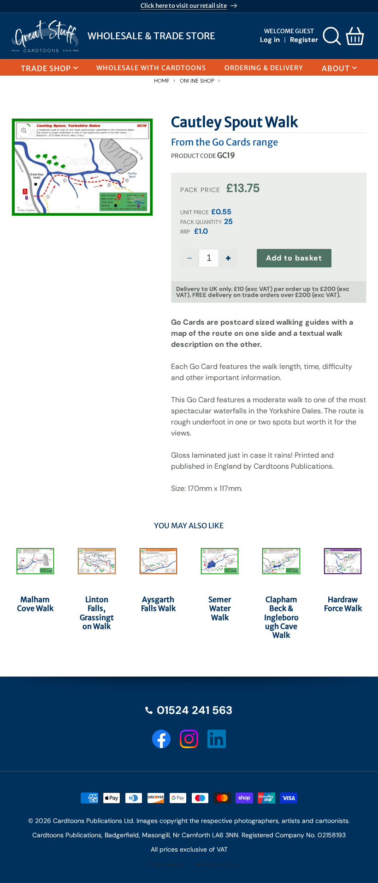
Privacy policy (166, 864)
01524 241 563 (194, 710)
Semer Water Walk (219, 608)
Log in (270, 39)
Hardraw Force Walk (343, 604)
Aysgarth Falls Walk (158, 604)
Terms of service (216, 864)
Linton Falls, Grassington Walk (97, 613)
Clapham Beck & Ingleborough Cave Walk (281, 617)
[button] (331, 36)
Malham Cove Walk (35, 604)
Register (304, 39)
